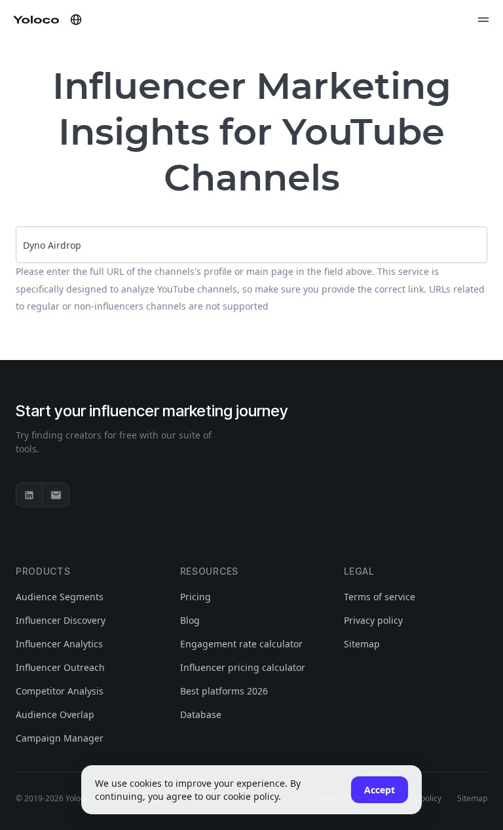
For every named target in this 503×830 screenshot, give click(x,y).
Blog (190, 620)
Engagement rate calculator (241, 644)
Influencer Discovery (60, 620)
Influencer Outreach (60, 667)
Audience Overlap (55, 714)
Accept (379, 790)
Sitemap (362, 644)
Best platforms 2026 (224, 691)
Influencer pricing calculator (242, 667)
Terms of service (379, 596)
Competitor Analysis (59, 691)
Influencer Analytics (59, 644)
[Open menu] (483, 19)
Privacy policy (373, 620)
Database (200, 714)
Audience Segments (59, 596)
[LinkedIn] (29, 495)
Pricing (195, 596)
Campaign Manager (59, 738)
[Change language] (76, 19)
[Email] (56, 495)
